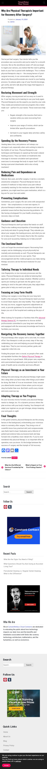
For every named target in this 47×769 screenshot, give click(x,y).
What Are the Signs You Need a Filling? (18, 559)
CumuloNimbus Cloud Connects (20, 627)
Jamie (12, 22)
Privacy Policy (8, 745)
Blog (5, 741)
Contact (6, 750)
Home (5, 732)
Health (14, 458)
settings (18, 761)
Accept (6, 765)
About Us (6, 737)
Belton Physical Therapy (31, 356)
